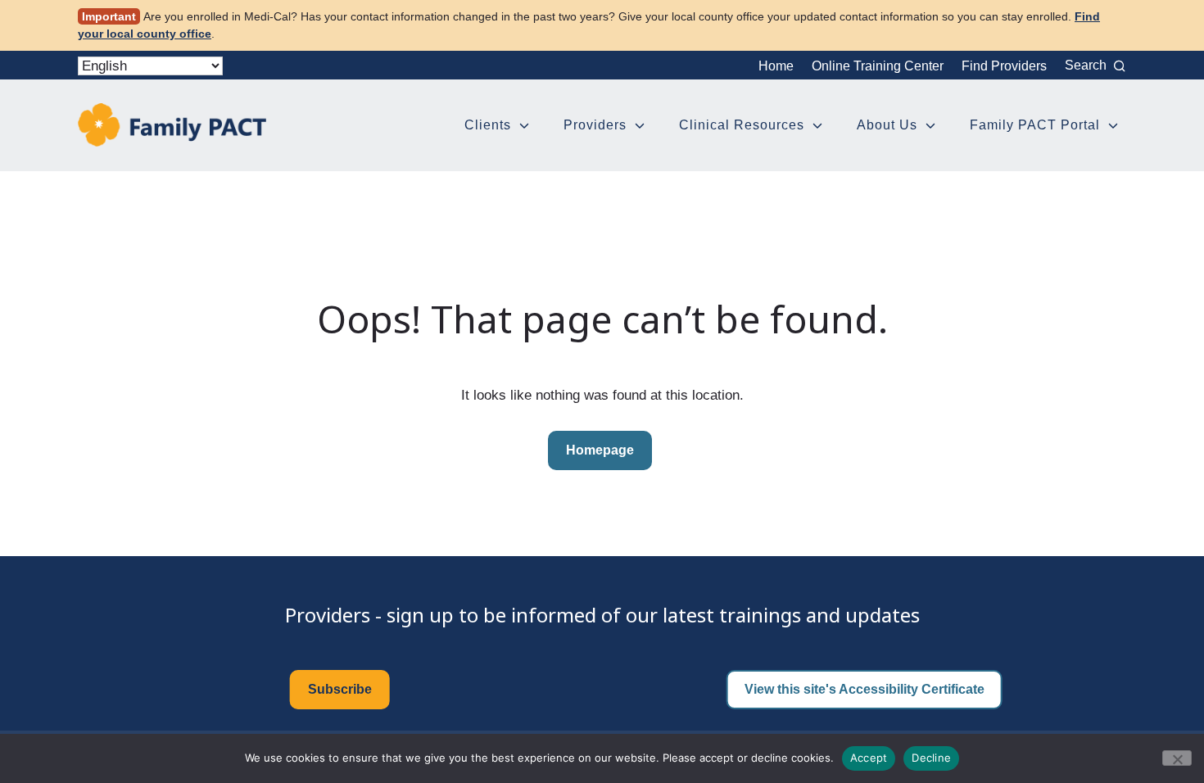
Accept (869, 757)
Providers (595, 125)
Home (776, 66)
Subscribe (340, 689)
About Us (887, 125)
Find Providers (1004, 66)
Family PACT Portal (1035, 125)
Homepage (600, 450)
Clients (487, 125)
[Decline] (1177, 758)
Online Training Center (878, 66)
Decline (931, 757)
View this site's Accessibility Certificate (864, 689)
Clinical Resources (741, 125)
